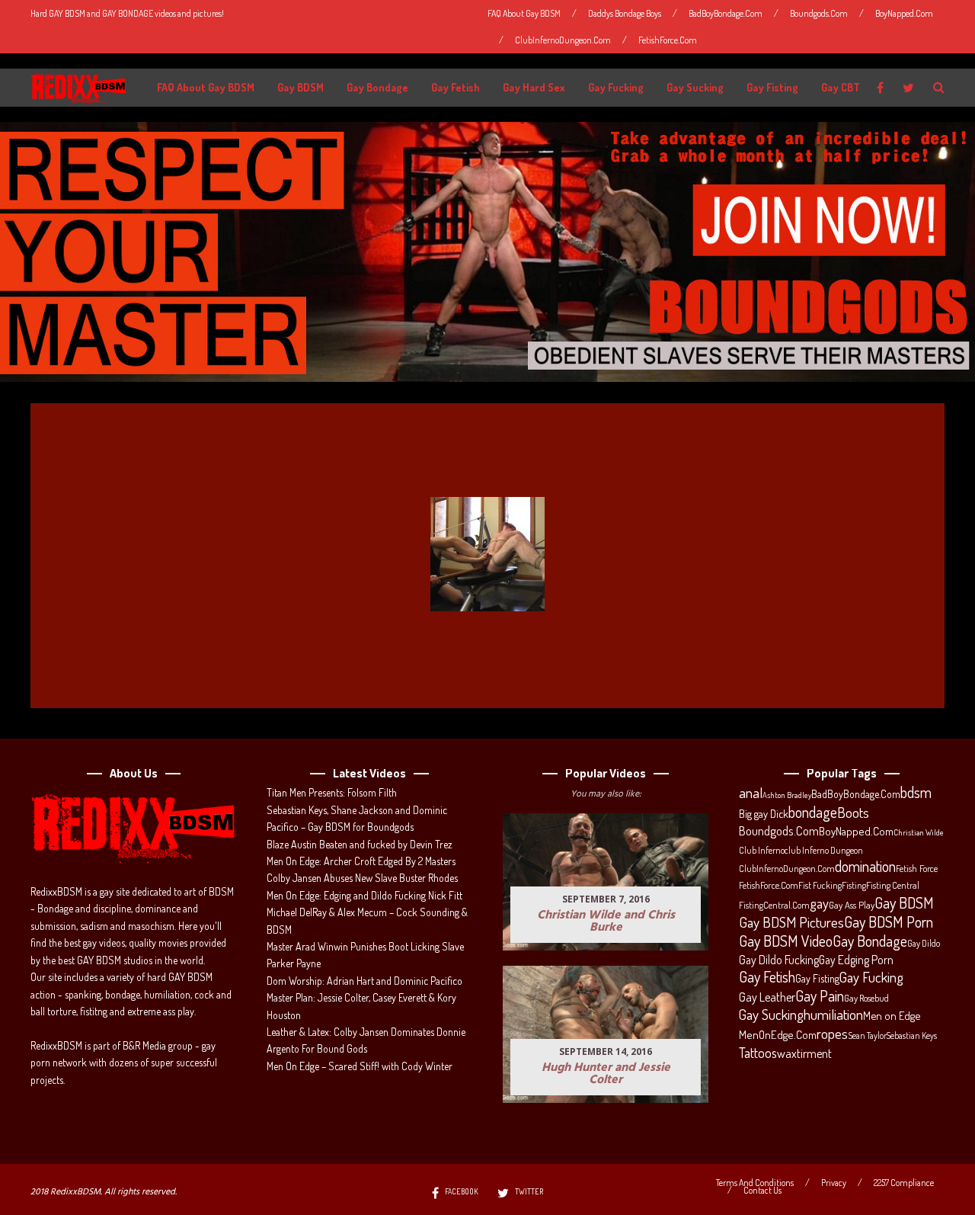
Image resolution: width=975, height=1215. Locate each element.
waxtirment (804, 1053)
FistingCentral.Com (774, 905)
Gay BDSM (300, 87)
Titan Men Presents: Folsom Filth (332, 792)
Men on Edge (891, 1015)
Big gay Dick (763, 813)
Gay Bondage (377, 87)
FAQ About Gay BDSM (524, 13)
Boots (853, 812)
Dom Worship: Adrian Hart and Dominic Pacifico (364, 980)
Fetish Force (917, 868)
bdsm (916, 792)
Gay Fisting (772, 87)
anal (750, 792)
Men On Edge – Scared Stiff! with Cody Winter (359, 1066)
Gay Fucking (616, 87)
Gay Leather (767, 997)
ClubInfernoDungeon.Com (563, 40)
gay (819, 903)
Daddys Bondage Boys (624, 13)
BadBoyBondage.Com (725, 13)
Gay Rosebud (866, 998)
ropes (832, 1033)
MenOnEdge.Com (778, 1034)
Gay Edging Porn (856, 959)
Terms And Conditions (755, 1183)
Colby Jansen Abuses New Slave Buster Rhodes (362, 877)
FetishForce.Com (667, 40)
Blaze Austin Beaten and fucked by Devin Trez (359, 844)
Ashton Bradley (786, 795)
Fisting (854, 885)
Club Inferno (762, 850)
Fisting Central (892, 885)
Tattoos (758, 1052)
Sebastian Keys (912, 1035)
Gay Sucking (695, 87)
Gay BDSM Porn (888, 921)
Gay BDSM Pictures (791, 922)
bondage (812, 812)
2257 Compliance (904, 1183)
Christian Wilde (918, 832)
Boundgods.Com (819, 13)
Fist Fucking (820, 885)
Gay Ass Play (851, 905)
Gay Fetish (455, 87)
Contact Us (762, 1190)
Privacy (833, 1183)
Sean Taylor (867, 1035)
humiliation (833, 1014)
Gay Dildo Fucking (779, 959)
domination (865, 866)
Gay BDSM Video (786, 941)
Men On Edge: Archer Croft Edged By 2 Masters (361, 860)
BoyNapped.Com (904, 13)
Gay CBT (840, 87)
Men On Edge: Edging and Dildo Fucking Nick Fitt (364, 895)
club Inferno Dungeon (824, 850)
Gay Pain (819, 996)
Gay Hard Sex (534, 87)
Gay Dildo (923, 943)
